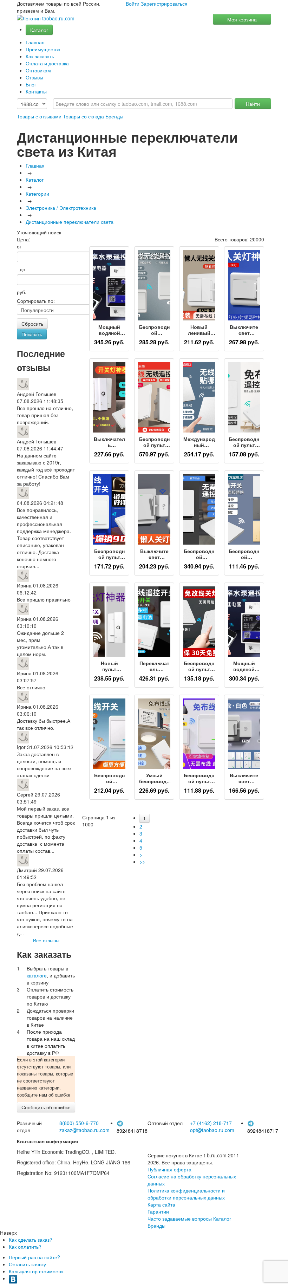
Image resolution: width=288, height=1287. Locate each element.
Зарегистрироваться (164, 3)
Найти (253, 103)
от (19, 246)
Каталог (39, 29)
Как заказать (40, 56)
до (21, 269)
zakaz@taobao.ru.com (84, 1129)
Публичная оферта (169, 1169)
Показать (31, 334)
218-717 (211, 1122)
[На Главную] (45, 18)
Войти (132, 3)
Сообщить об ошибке (46, 1107)
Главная (35, 42)
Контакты (36, 91)
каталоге (37, 975)
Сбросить (32, 323)
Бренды (114, 116)
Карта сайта (161, 1204)
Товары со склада (83, 116)
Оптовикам (38, 70)
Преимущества (43, 49)
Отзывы (34, 77)
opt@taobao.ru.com (212, 1129)
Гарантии (158, 1211)
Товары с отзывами (39, 116)
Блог (31, 84)
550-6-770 (79, 1122)
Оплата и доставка (47, 63)
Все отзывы (46, 940)
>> (142, 861)
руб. (21, 291)
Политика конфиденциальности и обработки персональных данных (186, 1194)
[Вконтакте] (13, 1278)
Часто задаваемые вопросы (180, 1218)
